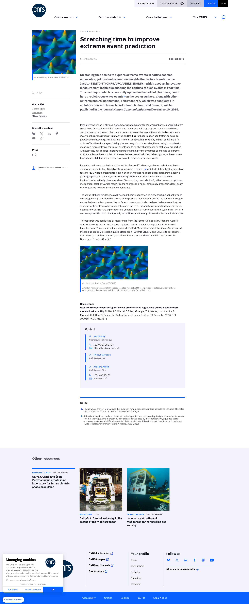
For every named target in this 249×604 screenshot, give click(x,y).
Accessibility (89, 598)
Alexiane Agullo (38, 109)
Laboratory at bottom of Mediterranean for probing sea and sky (148, 498)
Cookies (125, 598)
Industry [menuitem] (135, 572)
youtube (212, 560)
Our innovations (110, 17)
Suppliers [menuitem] (136, 578)
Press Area (95, 31)
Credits (108, 598)
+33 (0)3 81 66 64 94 (104, 345)
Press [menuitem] (134, 560)
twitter (177, 560)
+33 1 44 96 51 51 (102, 375)
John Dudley (37, 112)
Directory (195, 3)
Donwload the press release (53, 169)
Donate (211, 3)
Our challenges (157, 17)
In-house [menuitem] (135, 584)
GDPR (141, 598)
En (221, 3)
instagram (203, 560)
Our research (63, 17)
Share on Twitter (41, 133)
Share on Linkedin (49, 133)
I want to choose (33, 589)
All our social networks (177, 569)
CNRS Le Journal (99, 553)
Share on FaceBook (57, 133)
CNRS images (97, 559)
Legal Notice (160, 598)
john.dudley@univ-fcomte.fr (106, 348)
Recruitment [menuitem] (137, 566)
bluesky (168, 560)
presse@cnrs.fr (100, 378)
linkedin (186, 560)
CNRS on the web (99, 565)
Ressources (96, 571)
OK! (53, 589)
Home (83, 31)
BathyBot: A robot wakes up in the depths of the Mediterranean (101, 496)
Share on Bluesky (33, 133)
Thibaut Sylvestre (39, 116)
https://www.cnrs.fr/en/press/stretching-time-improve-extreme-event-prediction (41, 138)
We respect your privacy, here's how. (21, 580)
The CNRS (200, 17)
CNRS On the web (169, 3)
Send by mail (33, 138)
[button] (13, 600)
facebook (194, 560)
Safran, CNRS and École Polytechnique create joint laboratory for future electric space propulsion (53, 479)
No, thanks (13, 589)
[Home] (41, 10)
